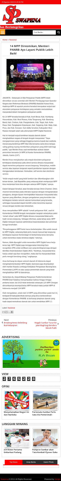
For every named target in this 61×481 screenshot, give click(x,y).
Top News (13, 462)
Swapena (4, 479)
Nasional (11, 308)
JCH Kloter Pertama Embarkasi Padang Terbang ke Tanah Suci (15, 451)
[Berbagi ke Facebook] (12, 312)
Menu (2, 32)
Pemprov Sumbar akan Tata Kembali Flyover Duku (44, 451)
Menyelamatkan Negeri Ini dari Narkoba (16, 413)
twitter (43, 2)
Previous (58, 404)
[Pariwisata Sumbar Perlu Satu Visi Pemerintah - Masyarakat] (45, 400)
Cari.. (58, 32)
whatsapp (58, 2)
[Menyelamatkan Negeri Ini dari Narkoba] (17, 400)
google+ (51, 2)
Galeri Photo (49, 462)
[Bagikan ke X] (9, 312)
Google (57, 479)
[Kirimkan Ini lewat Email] (3, 312)
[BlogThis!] (6, 312)
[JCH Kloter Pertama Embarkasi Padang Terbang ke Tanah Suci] (17, 438)
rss (55, 2)
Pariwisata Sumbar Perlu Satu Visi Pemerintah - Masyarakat (44, 413)
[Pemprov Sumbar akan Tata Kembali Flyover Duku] (45, 438)
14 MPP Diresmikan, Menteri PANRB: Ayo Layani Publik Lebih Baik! (31, 49)
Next (4, 404)
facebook (47, 2)
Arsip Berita (31, 462)
